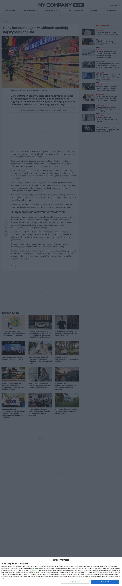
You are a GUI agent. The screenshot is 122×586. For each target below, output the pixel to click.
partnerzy (34, 570)
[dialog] (61, 571)
